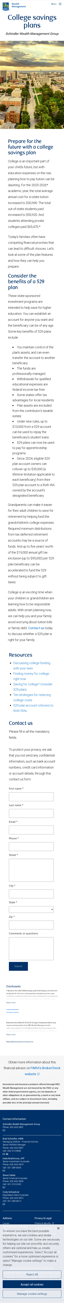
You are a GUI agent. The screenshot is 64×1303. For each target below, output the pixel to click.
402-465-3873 (16, 1197)
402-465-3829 (16, 1181)
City (12, 886)
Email (13, 822)
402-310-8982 (14, 1150)
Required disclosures (12, 1009)
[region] (32, 1263)
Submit (18, 966)
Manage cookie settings (32, 1294)
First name (16, 788)
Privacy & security (43, 1223)
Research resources (12, 1012)
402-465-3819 (16, 1164)
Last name (16, 805)
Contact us (36, 628)
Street (13, 855)
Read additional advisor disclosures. (20, 1042)
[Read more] (10, 1002)
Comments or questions (23, 933)
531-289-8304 (14, 1167)
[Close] (58, 1228)
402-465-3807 (16, 1147)
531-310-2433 (14, 1184)
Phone (14, 838)
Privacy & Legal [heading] (43, 1218)
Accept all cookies (32, 1284)
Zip (12, 917)
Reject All (32, 1274)
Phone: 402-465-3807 (13, 1127)
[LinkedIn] (7, 1154)
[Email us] (4, 1130)
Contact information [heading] (14, 1119)
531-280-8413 (14, 1200)
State (13, 902)
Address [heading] (7, 1218)
